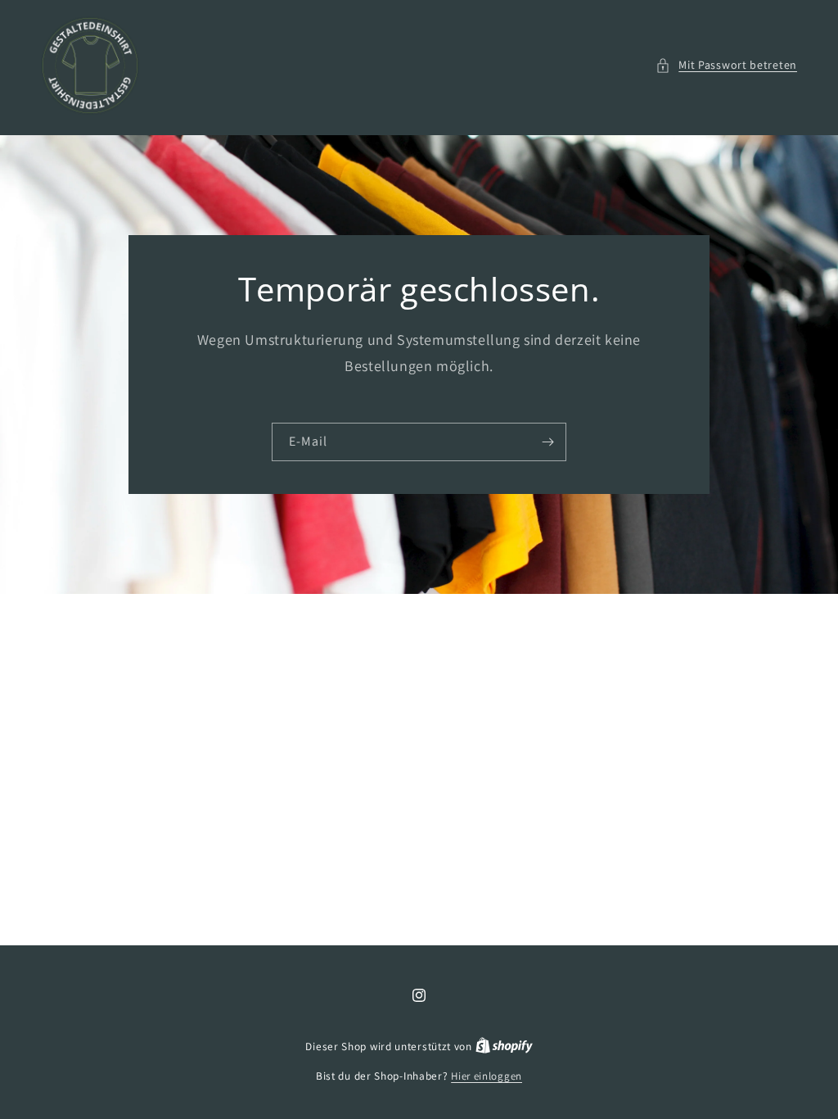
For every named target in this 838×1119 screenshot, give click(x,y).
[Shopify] (504, 1046)
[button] (726, 65)
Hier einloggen (486, 1076)
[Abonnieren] (547, 442)
